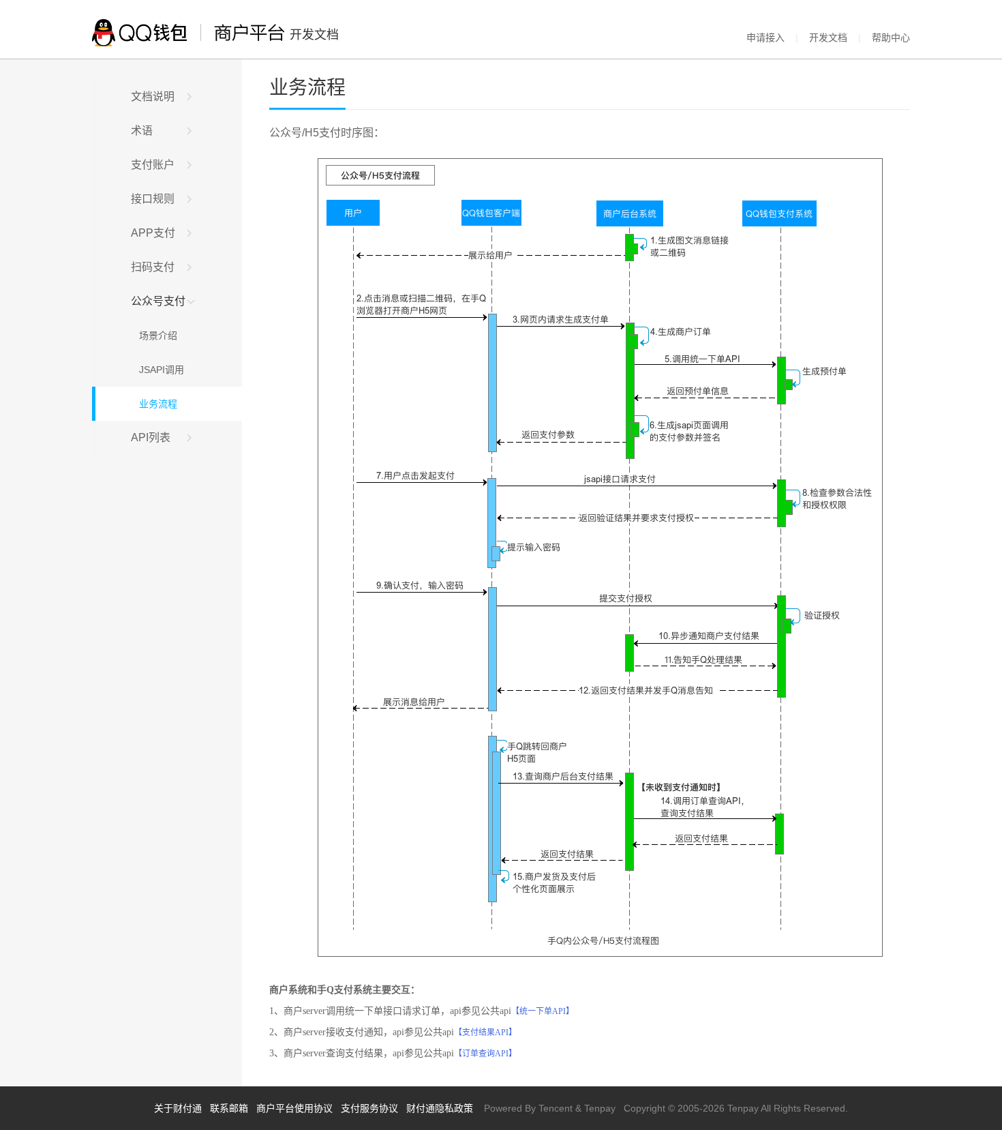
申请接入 (765, 37)
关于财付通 (178, 1108)
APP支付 (153, 233)
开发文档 (828, 37)
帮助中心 (891, 37)
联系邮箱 (229, 1108)
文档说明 (152, 96)
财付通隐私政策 (439, 1108)
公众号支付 (158, 301)
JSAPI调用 (157, 369)
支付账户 (152, 164)
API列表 (150, 437)
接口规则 (152, 199)
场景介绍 (154, 335)
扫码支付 (152, 267)
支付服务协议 (369, 1108)
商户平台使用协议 (294, 1108)
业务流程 (154, 403)
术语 (142, 130)
